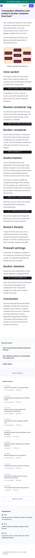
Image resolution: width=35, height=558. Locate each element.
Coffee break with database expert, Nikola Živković (15, 527)
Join (31, 5)
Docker (5, 33)
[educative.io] (1, 6)
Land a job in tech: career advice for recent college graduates (15, 537)
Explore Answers (17, 373)
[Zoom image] (17, 55)
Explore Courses (17, 499)
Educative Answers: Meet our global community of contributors (17, 518)
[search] (19, 6)
